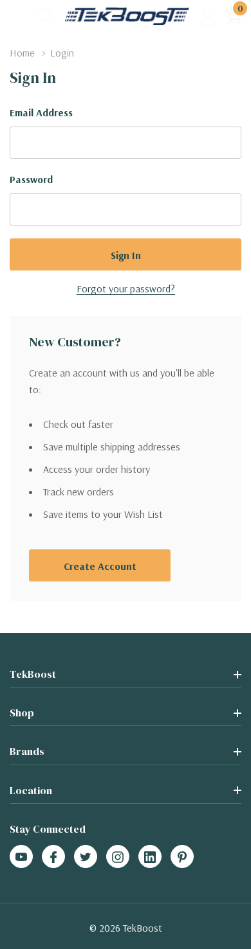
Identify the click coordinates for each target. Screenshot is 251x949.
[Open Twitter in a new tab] (86, 857)
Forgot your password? (126, 288)
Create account (100, 566)
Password (31, 179)
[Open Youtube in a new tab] (21, 857)
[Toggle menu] (19, 16)
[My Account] (208, 16)
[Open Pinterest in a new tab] (182, 857)
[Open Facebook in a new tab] (53, 857)
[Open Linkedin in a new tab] (150, 857)
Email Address (41, 112)
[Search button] (47, 16)
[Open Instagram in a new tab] (118, 857)
